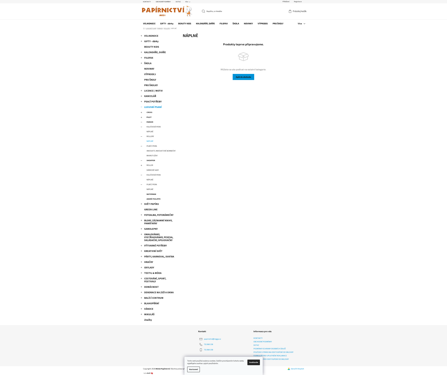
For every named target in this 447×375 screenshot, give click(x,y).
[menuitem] (149, 23)
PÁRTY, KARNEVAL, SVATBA (159, 256)
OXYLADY (149, 267)
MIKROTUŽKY (152, 155)
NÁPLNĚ (150, 131)
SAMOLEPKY (151, 229)
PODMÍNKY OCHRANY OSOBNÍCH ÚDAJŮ (269, 348)
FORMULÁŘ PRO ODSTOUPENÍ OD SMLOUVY (271, 359)
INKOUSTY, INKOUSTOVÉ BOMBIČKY (161, 151)
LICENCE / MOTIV (153, 90)
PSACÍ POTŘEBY (153, 101)
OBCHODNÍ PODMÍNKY (163, 2)
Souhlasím (253, 362)
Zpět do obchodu (243, 77)
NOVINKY (149, 69)
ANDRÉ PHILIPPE (154, 199)
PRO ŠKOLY (150, 80)
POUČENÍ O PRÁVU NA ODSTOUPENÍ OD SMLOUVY (273, 352)
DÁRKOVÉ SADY (153, 170)
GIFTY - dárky (151, 41)
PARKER (150, 122)
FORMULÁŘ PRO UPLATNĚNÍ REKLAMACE (270, 355)
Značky (148, 320)
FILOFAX (148, 58)
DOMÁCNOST (151, 287)
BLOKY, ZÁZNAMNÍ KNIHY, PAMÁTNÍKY (158, 222)
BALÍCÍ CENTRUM (153, 298)
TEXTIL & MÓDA (153, 273)
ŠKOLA (147, 63)
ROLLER (150, 165)
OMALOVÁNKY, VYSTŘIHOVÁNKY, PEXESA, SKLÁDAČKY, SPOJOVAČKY (158, 237)
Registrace (298, 1)
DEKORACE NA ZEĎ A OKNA (159, 292)
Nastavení (193, 369)
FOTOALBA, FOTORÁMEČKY (158, 215)
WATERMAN (151, 194)
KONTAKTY (147, 2)
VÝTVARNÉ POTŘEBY (155, 245)
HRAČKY (148, 262)
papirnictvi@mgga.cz (212, 339)
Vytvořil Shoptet (297, 369)
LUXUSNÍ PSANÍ (153, 107)
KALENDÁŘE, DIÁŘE (155, 52)
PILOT (149, 117)
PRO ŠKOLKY (151, 85)
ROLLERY (150, 136)
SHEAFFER (151, 160)
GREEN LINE (151, 209)
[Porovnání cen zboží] (148, 373)
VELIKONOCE (151, 36)
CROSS (149, 112)
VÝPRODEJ (150, 74)
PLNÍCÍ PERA (152, 146)
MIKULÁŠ (149, 314)
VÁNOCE (148, 309)
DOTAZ (178, 2)
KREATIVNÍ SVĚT (153, 251)
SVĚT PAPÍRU (151, 204)
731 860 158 (208, 344)
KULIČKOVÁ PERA (154, 127)
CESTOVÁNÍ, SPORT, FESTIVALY (155, 280)
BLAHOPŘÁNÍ (151, 303)
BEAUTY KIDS (151, 47)
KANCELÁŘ (150, 96)
